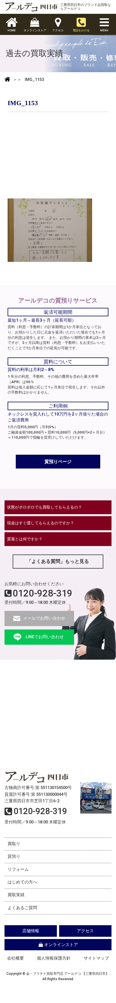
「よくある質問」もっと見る (58, 561)
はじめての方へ (22, 882)
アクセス (85, 930)
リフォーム (18, 869)
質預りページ (58, 461)
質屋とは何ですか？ (25, 539)
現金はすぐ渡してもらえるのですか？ (40, 523)
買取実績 (16, 894)
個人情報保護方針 (54, 958)
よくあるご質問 (22, 907)
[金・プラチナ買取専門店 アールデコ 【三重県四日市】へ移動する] (7, 80)
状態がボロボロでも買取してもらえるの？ (44, 507)
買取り (14, 843)
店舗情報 (30, 930)
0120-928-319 (42, 593)
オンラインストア (61, 944)
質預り (14, 856)
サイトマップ (96, 958)
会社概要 (15, 958)
